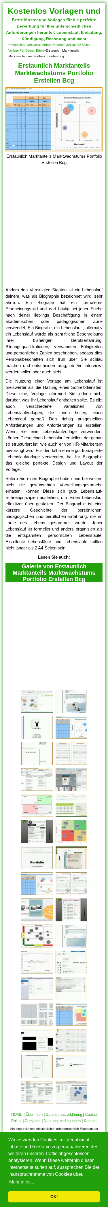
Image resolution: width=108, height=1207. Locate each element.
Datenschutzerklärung (64, 1114)
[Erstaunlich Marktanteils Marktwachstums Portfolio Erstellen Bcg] (54, 149)
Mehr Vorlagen (28, 44)
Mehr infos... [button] (21, 1181)
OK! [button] (54, 1196)
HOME (16, 1114)
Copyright (33, 1121)
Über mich (34, 1114)
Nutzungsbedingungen (62, 1121)
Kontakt (90, 1121)
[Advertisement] (54, 230)
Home (12, 44)
